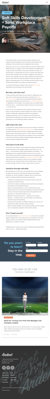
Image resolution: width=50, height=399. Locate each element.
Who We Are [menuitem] (5, 375)
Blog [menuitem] (11, 373)
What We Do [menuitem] (5, 373)
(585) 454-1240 (6, 363)
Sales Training (21, 31)
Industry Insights (8, 317)
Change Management (8, 31)
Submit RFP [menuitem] (13, 380)
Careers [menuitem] (12, 375)
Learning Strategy (19, 33)
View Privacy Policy (6, 390)
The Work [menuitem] (4, 380)
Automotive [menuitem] (5, 377)
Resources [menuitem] (5, 382)
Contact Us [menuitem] (13, 377)
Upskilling (31, 31)
